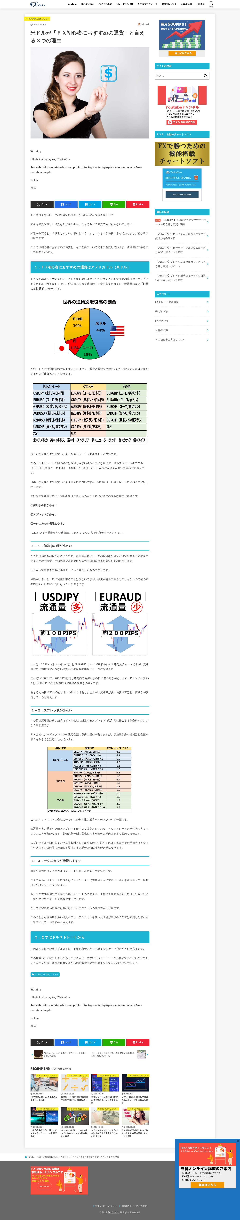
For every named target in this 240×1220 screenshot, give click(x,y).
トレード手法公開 (124, 4)
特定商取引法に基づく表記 (134, 1206)
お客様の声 (186, 4)
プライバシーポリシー (106, 1206)
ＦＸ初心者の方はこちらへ (37, 19)
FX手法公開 (161, 321)
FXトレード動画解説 (167, 302)
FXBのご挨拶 (105, 4)
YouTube (72, 4)
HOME (31, 1157)
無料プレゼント (169, 4)
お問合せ (200, 4)
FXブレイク (161, 311)
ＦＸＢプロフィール (147, 4)
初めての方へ (87, 4)
